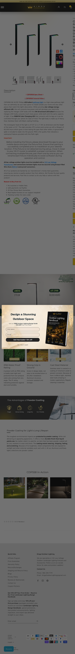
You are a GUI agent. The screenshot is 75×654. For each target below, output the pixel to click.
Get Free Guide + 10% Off (22, 340)
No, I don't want (22, 345)
